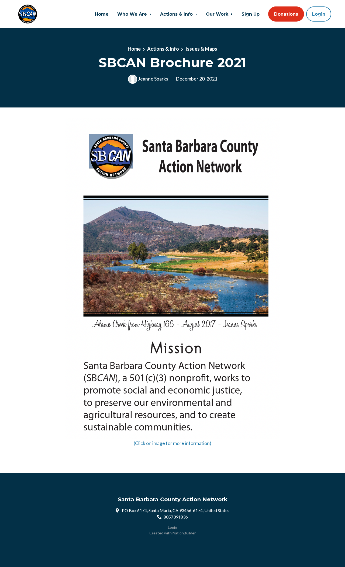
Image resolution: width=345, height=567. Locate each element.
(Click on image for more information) (172, 443)
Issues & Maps (201, 49)
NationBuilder (184, 533)
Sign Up (251, 14)
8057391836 (176, 516)
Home (102, 14)
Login (318, 14)
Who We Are (132, 14)
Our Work (218, 14)
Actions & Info (177, 14)
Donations (286, 14)
